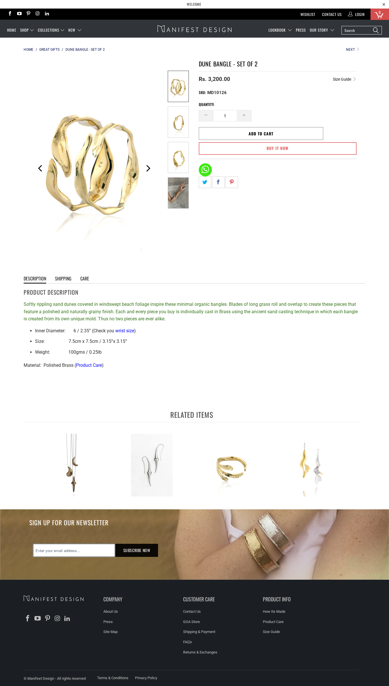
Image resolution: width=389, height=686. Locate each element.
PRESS (301, 30)
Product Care (89, 365)
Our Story (319, 30)
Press (108, 622)
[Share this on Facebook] (218, 182)
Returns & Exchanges (200, 652)
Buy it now (277, 148)
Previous (38, 167)
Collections (48, 30)
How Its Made (274, 611)
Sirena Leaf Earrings (311, 465)
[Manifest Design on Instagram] (37, 14)
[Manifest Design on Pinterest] (28, 14)
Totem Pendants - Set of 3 (72, 465)
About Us (110, 611)
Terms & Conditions (112, 678)
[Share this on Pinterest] (232, 182)
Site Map (110, 632)
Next (351, 50)
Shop (24, 30)
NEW (72, 30)
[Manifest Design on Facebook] (9, 14)
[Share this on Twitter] (205, 182)
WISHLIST (307, 14)
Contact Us (332, 14)
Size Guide (342, 79)
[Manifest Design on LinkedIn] (46, 14)
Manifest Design (40, 678)
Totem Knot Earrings (152, 465)
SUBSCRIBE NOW (136, 550)
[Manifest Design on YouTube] (18, 14)
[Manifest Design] (194, 28)
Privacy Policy (146, 678)
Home (11, 30)
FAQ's (187, 642)
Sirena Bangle (231, 465)
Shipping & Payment (199, 632)
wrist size (124, 330)
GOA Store (191, 622)
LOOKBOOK (278, 30)
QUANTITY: (206, 104)
